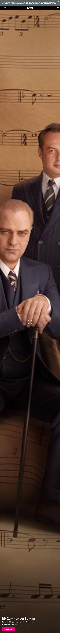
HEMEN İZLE (8, 629)
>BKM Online (30, 8)
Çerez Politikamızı (47, 3)
